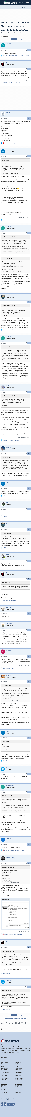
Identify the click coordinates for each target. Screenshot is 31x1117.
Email (2, 1063)
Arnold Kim (3, 1061)
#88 (29, 560)
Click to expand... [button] (15, 252)
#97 (29, 844)
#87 (29, 529)
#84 (29, 453)
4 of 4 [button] (20, 39)
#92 (29, 656)
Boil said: (4, 741)
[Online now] (4, 558)
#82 (29, 343)
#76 (29, 50)
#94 (29, 737)
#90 (29, 613)
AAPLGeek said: (6, 258)
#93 (29, 681)
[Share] (26, 50)
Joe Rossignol (19, 1066)
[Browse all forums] (24, 7)
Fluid (2, 1102)
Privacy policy (4, 1099)
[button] (2, 2)
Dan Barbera (4, 1084)
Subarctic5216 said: (7, 867)
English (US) (11, 1104)
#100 (29, 986)
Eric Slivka (18, 1061)
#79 (29, 156)
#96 (29, 792)
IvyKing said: (5, 347)
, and (11, 82)
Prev (15, 39)
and (10, 143)
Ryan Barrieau (19, 1084)
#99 (29, 947)
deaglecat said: (6, 160)
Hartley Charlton (5, 1078)
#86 (29, 509)
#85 (29, 488)
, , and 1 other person (16, 55)
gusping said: (5, 533)
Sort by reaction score (24, 32)
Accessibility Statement (15, 1099)
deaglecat (4, 32)
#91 (29, 630)
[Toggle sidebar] (29, 7)
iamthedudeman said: (7, 236)
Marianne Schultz (19, 1078)
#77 (29, 68)
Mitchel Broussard (5, 1072)
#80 (29, 233)
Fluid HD (5, 1102)
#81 (29, 301)
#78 (29, 118)
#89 (29, 578)
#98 (29, 863)
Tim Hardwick (19, 1072)
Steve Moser (4, 1089)
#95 (29, 774)
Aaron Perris (18, 1089)
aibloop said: (5, 582)
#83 (29, 391)
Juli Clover (3, 1066)
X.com (5, 1063)
